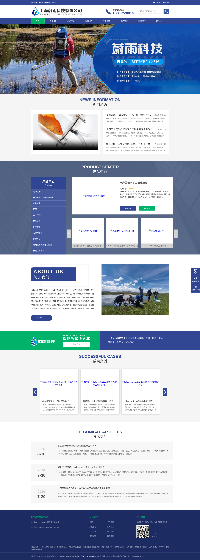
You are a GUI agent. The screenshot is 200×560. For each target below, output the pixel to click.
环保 (35, 209)
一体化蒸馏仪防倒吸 (48, 547)
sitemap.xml (140, 556)
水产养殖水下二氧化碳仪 (134, 182)
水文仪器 (37, 215)
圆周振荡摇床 (62, 547)
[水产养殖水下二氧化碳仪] (93, 196)
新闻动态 (88, 21)
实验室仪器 (37, 233)
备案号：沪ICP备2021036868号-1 (87, 556)
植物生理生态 (38, 251)
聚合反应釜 (105, 547)
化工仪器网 (132, 556)
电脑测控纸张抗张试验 (91, 547)
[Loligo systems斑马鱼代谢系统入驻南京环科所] (141, 383)
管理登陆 (115, 556)
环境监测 (37, 227)
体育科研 (37, 239)
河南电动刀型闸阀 (140, 547)
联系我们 (166, 2)
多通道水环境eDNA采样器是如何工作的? (77, 446)
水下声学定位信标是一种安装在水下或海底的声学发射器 (84, 488)
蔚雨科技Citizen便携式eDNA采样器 (88, 246)
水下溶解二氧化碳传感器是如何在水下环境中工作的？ (134, 144)
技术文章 (106, 21)
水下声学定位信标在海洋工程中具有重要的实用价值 (132, 129)
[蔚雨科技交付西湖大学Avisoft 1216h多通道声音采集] (59, 383)
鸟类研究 (37, 221)
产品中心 (71, 21)
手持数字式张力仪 (75, 547)
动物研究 (37, 203)
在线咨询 (76, 344)
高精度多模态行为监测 (42, 245)
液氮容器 (129, 547)
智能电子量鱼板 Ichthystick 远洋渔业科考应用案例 (81, 467)
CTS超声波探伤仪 (117, 547)
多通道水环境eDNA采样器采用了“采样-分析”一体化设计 (134, 115)
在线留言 (142, 21)
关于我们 (156, 2)
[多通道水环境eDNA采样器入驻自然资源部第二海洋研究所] (100, 383)
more (39, 318)
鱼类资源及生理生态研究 (43, 198)
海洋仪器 (37, 192)
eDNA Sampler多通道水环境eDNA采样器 (122, 246)
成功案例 (124, 21)
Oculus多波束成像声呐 (157, 246)
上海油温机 (153, 547)
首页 (37, 21)
